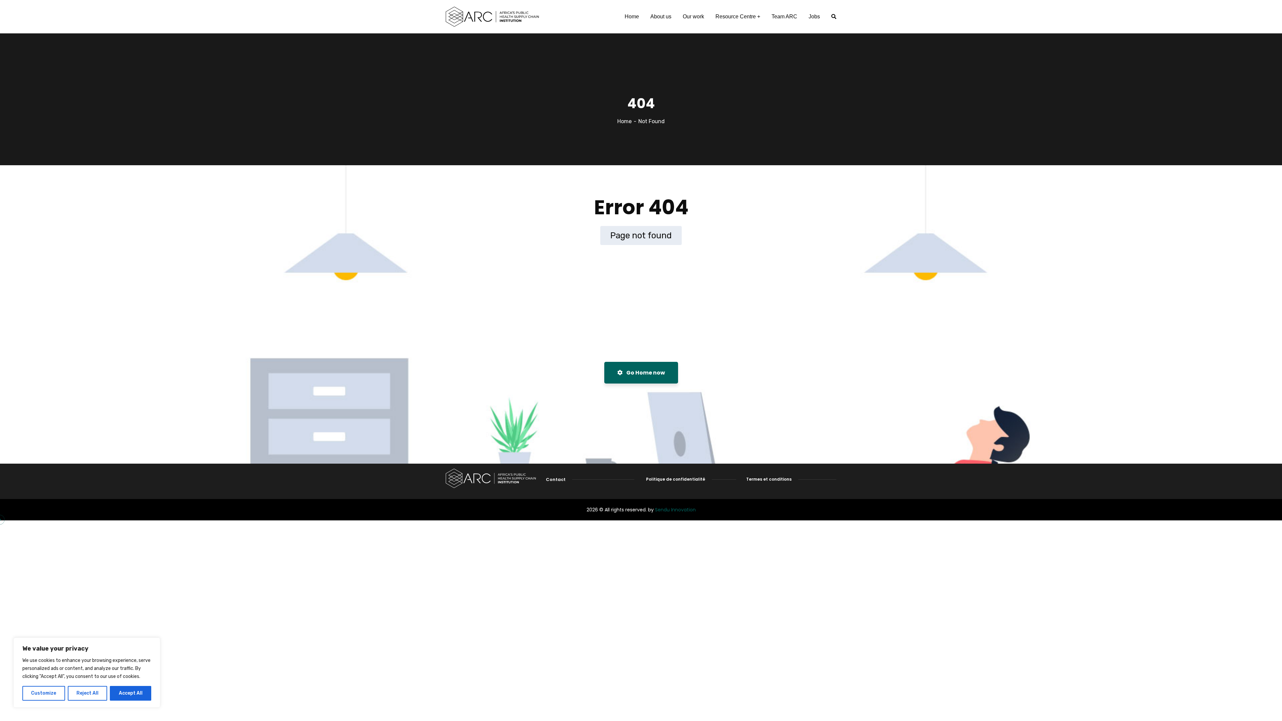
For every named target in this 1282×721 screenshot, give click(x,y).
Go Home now (645, 373)
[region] (86, 673)
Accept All (131, 693)
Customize (43, 693)
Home (624, 121)
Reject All (87, 693)
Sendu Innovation (675, 509)
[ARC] (492, 17)
